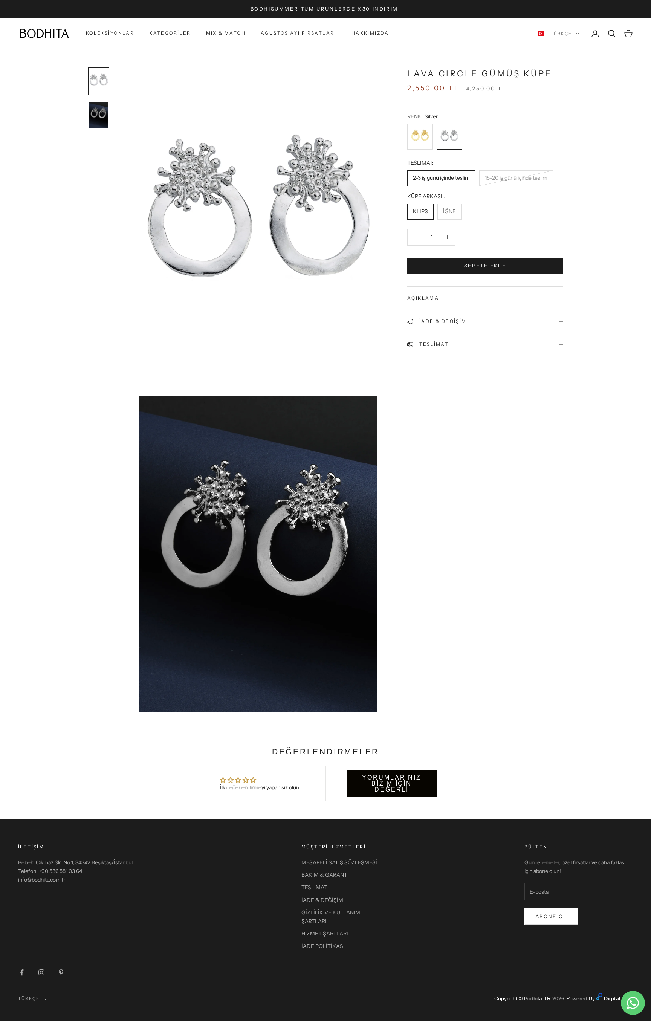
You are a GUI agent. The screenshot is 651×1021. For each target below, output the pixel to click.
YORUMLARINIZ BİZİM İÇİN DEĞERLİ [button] (391, 783)
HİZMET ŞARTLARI (324, 933)
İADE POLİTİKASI (323, 946)
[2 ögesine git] (98, 114)
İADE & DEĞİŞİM (322, 900)
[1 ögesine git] (98, 81)
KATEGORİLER (170, 33)
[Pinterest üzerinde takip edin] (61, 972)
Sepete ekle (485, 266)
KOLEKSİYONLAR (110, 33)
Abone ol (551, 916)
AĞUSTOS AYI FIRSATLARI (298, 33)
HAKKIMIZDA (370, 33)
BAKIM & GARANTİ (325, 874)
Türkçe (561, 33)
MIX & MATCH (226, 33)
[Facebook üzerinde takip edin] (22, 972)
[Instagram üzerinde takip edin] (41, 972)
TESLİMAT (314, 887)
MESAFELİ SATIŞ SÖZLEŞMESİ (339, 862)
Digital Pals (618, 998)
